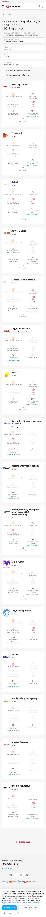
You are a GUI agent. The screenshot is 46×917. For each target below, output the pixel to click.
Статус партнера (9, 55)
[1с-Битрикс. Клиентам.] (14, 6)
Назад (10, 14)
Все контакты (7, 869)
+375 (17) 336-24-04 (10, 864)
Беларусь (7, 49)
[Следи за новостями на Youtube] (26, 875)
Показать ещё (23, 842)
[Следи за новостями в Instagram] (21, 875)
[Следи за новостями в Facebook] (15, 875)
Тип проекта (8, 62)
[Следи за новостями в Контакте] (10, 875)
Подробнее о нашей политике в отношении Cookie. (20, 903)
